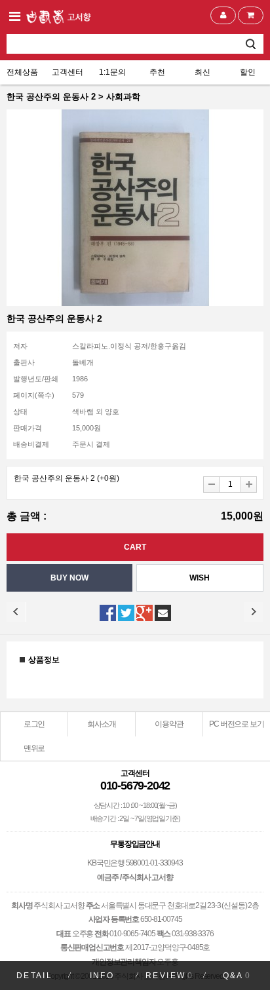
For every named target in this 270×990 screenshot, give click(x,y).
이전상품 (16, 612)
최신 (202, 72)
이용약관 (169, 724)
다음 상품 (253, 612)
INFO (102, 975)
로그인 (34, 724)
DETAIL (34, 975)
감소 (211, 484)
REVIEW (169, 975)
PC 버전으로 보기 (236, 724)
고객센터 (67, 72)
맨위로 (34, 748)
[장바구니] (250, 15)
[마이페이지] (223, 15)
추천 (157, 72)
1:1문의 (112, 72)
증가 (249, 484)
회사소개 (101, 724)
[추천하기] (163, 613)
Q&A (237, 975)
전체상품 (22, 72)
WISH (199, 577)
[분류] (15, 16)
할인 (248, 72)
